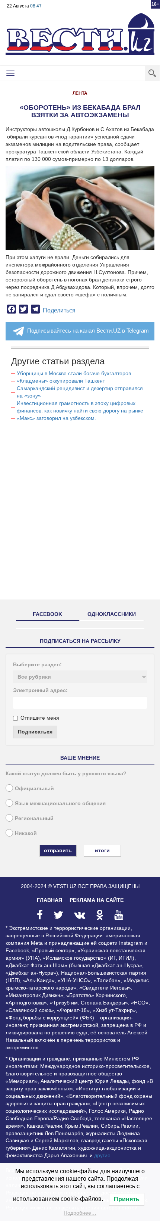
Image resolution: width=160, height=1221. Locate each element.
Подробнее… (80, 1213)
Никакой (26, 833)
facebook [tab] (47, 614)
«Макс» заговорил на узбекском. (56, 418)
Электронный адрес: (40, 690)
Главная (49, 900)
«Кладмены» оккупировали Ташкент (61, 381)
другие (102, 1155)
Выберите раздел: (37, 664)
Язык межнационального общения (60, 803)
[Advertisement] (80, 513)
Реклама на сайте (97, 900)
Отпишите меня (39, 718)
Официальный (34, 788)
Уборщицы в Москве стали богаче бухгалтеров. (74, 373)
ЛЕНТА (80, 93)
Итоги (102, 850)
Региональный (34, 818)
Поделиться (59, 310)
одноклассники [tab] (111, 614)
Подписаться (35, 732)
